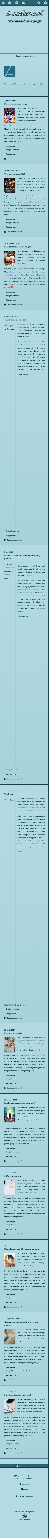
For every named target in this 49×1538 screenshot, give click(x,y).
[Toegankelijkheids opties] (45, 2)
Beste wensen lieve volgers (16, 103)
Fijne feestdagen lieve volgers (17, 246)
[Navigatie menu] (3, 2)
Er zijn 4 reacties (12, 295)
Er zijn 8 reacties (12, 1444)
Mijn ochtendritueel (13, 1033)
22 (24, 1465)
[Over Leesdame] (16, 2)
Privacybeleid (25, 1484)
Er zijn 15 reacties (12, 1225)
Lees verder (23, 374)
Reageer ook (11, 154)
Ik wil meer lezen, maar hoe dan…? (19, 1102)
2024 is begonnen (12, 1175)
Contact (25, 1489)
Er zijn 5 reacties (12, 1079)
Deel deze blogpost (14, 231)
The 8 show (9, 793)
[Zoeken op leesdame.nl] (38, 2)
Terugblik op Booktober (15, 319)
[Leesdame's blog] (9, 2)
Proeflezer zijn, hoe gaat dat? (17, 1394)
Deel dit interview (14, 1380)
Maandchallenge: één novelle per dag (21, 1248)
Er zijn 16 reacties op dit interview (19, 1371)
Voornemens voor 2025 (14, 173)
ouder (30, 1465)
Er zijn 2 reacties (12, 149)
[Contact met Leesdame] (23, 2)
